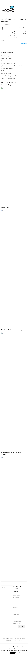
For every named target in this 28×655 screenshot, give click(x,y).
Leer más (17, 652)
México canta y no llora (8, 78)
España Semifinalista (7, 68)
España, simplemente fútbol (9, 63)
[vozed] (8, 12)
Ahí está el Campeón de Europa (10, 76)
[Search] (12, 587)
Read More (24, 43)
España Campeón (6, 56)
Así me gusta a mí (6, 73)
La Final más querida (7, 58)
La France (4, 71)
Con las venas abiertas (7, 61)
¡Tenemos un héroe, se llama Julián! (11, 66)
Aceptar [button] (12, 652)
